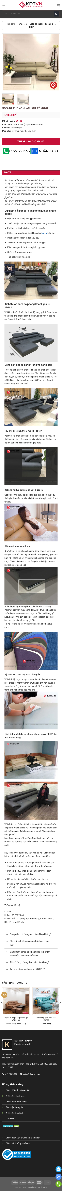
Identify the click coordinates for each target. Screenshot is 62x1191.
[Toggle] (7, 935)
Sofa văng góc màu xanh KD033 (46, 1019)
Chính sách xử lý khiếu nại (18, 1143)
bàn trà (45, 233)
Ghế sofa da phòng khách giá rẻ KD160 (16, 1019)
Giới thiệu (10, 1118)
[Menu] (3, 4)
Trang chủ (10, 24)
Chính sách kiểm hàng (16, 1101)
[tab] (31, 172)
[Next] (55, 62)
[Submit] (57, 13)
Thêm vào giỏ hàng (31, 141)
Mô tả (7, 172)
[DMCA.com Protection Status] (11, 1126)
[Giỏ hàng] (58, 5)
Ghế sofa (23, 24)
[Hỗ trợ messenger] (59, 1171)
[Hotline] (59, 1186)
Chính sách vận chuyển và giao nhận (23, 1137)
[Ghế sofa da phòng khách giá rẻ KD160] (16, 1001)
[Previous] (7, 62)
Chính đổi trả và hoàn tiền (18, 1090)
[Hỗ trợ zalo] (59, 1179)
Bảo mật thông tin (14, 1107)
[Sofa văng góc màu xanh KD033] (46, 1001)
